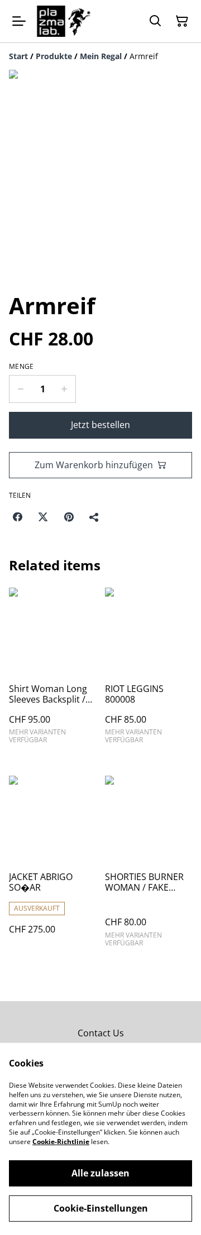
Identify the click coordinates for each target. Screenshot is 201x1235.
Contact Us (101, 1033)
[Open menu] (19, 21)
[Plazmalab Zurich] (64, 21)
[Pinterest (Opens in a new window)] (68, 516)
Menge (21, 367)
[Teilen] (94, 516)
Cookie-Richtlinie (60, 1141)
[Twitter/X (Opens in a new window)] (43, 516)
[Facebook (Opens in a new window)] (17, 516)
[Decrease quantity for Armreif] (20, 389)
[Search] (155, 21)
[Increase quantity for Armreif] (64, 389)
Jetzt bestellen (100, 425)
